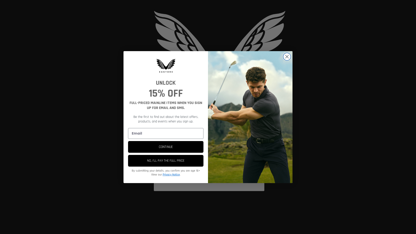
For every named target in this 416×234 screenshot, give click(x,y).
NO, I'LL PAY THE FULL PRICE (165, 160)
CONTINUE (166, 146)
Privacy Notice (171, 175)
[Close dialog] (287, 56)
